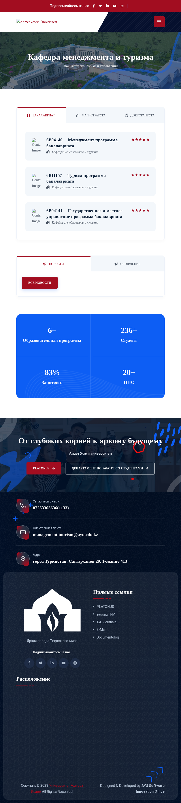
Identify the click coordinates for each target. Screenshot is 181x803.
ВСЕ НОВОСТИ (39, 282)
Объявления (129, 264)
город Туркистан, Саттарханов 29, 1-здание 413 (80, 561)
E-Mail (101, 630)
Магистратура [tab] (93, 115)
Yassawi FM (105, 614)
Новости (56, 264)
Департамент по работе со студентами (108, 468)
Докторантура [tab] (142, 115)
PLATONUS (41, 468)
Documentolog (107, 637)
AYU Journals (106, 622)
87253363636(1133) (51, 507)
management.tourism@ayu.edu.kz (65, 534)
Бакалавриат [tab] (43, 115)
